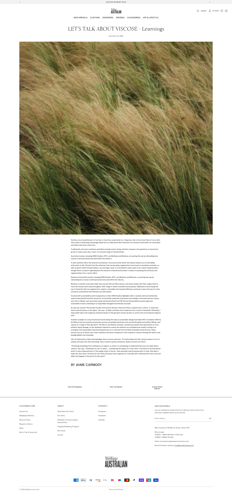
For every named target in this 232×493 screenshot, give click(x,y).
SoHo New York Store (65, 411)
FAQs (21, 428)
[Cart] (226, 11)
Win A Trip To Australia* (28, 432)
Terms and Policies (116, 489)
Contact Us (23, 411)
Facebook (102, 416)
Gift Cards (61, 431)
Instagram (102, 411)
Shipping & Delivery (26, 416)
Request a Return (26, 424)
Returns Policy (24, 420)
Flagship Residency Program (68, 427)
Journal (60, 435)
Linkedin (101, 420)
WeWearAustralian (32, 489)
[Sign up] (210, 418)
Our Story (61, 416)
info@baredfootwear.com (184, 445)
